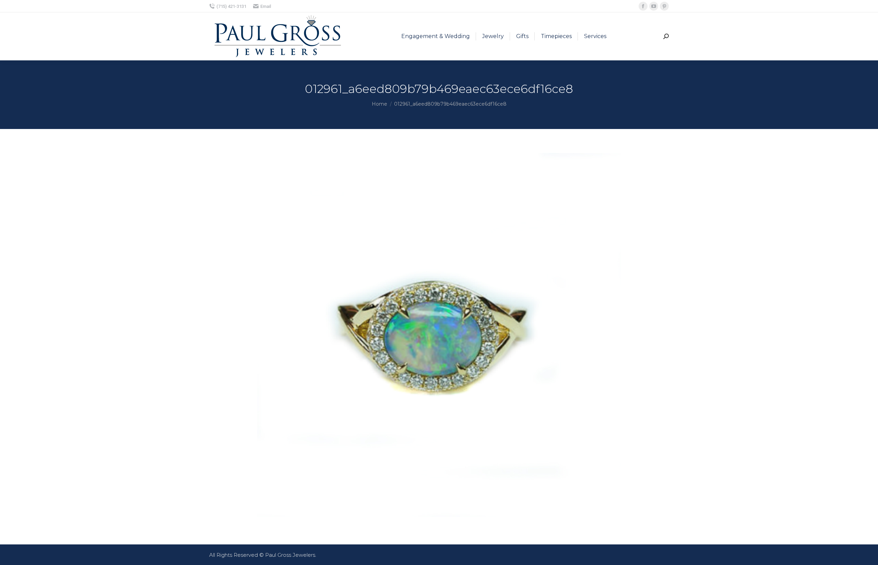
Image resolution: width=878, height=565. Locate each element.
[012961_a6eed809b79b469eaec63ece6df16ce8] (439, 335)
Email (265, 6)
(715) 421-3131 (231, 6)
